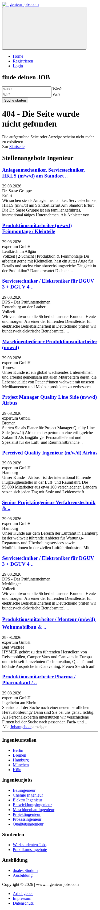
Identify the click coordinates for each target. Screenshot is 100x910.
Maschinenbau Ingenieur (33, 809)
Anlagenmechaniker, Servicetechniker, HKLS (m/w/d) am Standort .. (43, 173)
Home (18, 56)
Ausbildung (23, 875)
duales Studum (25, 870)
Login (18, 66)
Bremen (19, 755)
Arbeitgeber (23, 893)
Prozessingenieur (27, 819)
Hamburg (21, 760)
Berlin (18, 750)
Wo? (56, 94)
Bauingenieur (24, 790)
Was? (57, 89)
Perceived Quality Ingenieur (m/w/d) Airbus (49, 453)
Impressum (22, 898)
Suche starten (15, 100)
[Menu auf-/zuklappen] (44, 28)
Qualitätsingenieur (28, 824)
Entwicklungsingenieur (32, 804)
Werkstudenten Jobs (29, 844)
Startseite (17, 146)
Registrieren (23, 61)
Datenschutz (23, 903)
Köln (17, 769)
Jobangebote (20, 726)
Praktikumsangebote (30, 849)
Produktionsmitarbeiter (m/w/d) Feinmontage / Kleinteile (37, 228)
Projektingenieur (27, 814)
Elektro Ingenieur (27, 800)
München (21, 765)
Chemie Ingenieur (28, 795)
